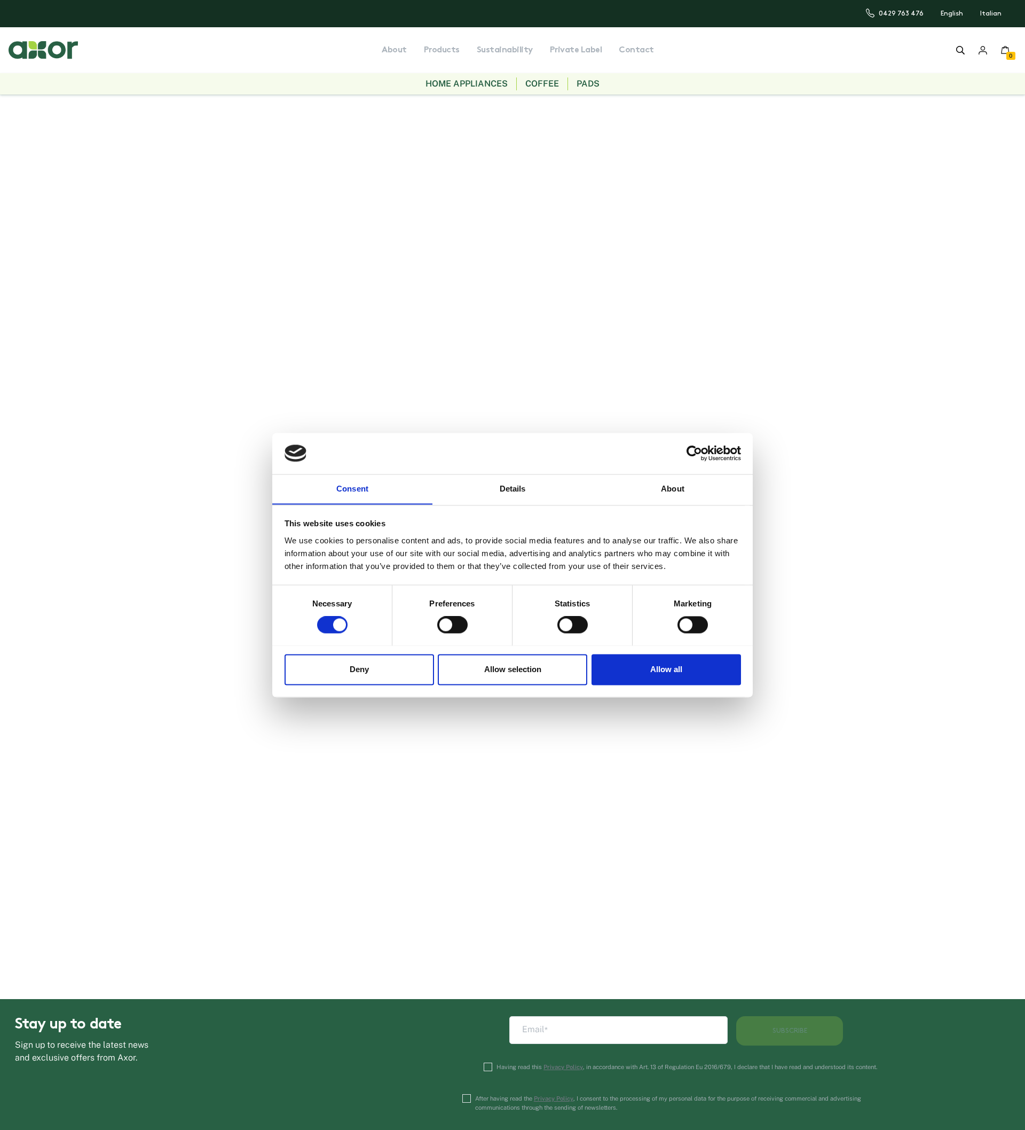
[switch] (452, 624)
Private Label (576, 50)
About (394, 50)
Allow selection (512, 669)
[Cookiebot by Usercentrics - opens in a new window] (694, 453)
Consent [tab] (352, 488)
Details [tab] (513, 488)
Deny (359, 669)
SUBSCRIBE (789, 1030)
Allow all (666, 669)
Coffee (542, 84)
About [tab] (672, 488)
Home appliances (466, 84)
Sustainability (505, 50)
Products (442, 50)
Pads (588, 84)
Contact (636, 50)
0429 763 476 (901, 13)
